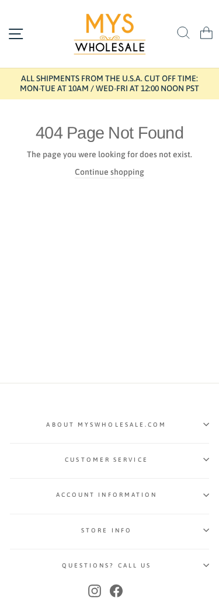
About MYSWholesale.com (106, 424)
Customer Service (106, 459)
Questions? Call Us (107, 565)
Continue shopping (109, 172)
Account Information (107, 494)
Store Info (106, 530)
